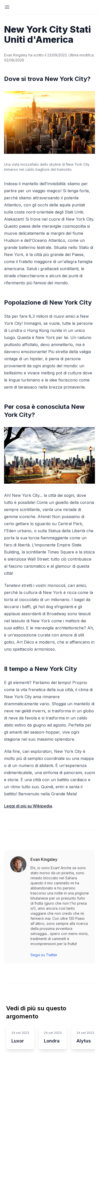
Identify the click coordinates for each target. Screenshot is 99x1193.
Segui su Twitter (43, 955)
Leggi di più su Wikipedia (28, 805)
